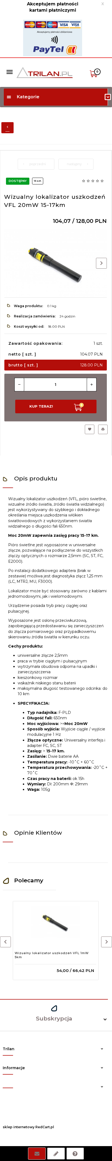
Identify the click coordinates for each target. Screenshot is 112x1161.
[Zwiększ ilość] (92, 384)
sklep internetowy (19, 1127)
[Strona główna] (44, 72)
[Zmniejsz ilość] (19, 384)
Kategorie (28, 96)
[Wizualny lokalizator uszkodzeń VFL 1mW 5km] (55, 922)
